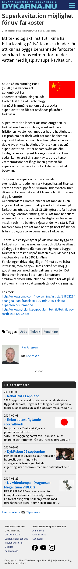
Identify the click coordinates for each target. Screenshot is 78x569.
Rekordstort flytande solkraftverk (22, 421)
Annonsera (38, 530)
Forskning (51, 331)
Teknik (35, 331)
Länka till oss (39, 534)
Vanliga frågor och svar (16, 538)
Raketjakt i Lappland (23, 396)
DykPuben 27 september (26, 451)
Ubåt (23, 331)
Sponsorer (37, 538)
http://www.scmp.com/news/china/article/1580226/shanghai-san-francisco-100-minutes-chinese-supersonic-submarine (38, 300)
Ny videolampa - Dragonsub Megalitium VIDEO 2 (27, 484)
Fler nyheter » (11, 512)
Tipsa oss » (33, 512)
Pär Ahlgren (29, 347)
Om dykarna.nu (12, 534)
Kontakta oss (11, 551)
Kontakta (32, 356)
